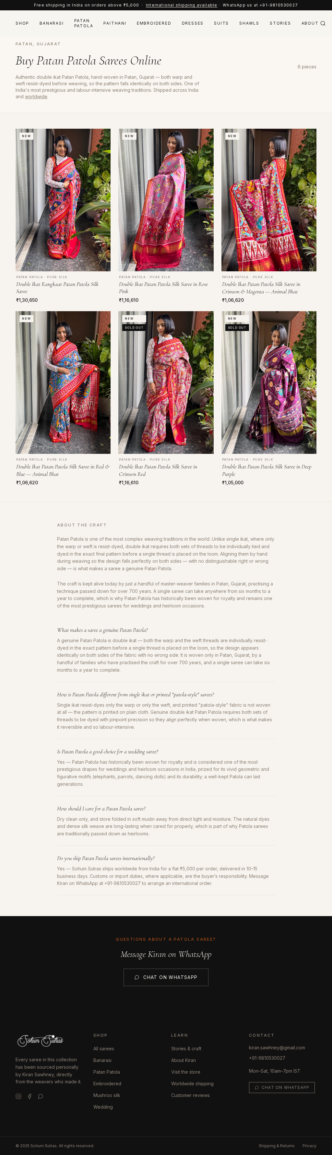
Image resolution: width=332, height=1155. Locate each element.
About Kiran (183, 1060)
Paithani (114, 23)
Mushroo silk (106, 1095)
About (310, 23)
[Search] (323, 23)
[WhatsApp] (40, 1096)
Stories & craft (186, 1048)
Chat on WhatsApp (170, 977)
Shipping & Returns (277, 1145)
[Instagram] (18, 1096)
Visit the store (185, 1072)
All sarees (103, 1048)
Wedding (103, 1107)
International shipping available (181, 5)
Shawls (249, 23)
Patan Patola (83, 23)
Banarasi (52, 23)
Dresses (193, 23)
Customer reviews (190, 1095)
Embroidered (154, 23)
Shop (22, 23)
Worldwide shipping (192, 1083)
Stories (280, 23)
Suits (221, 23)
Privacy (309, 1145)
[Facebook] (29, 1096)
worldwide (36, 96)
